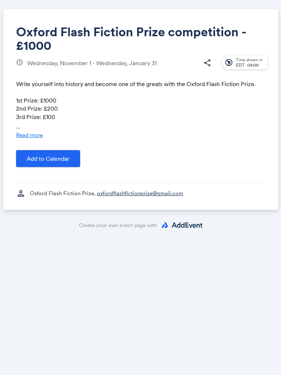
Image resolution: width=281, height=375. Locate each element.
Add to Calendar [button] (48, 158)
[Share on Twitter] (92, 69)
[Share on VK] (133, 69)
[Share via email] (174, 69)
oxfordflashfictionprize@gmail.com (140, 193)
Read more (29, 134)
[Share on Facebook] (78, 69)
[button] (207, 63)
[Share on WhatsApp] (119, 69)
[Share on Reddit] (160, 69)
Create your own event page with (118, 225)
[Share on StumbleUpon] (147, 69)
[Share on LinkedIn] (105, 69)
